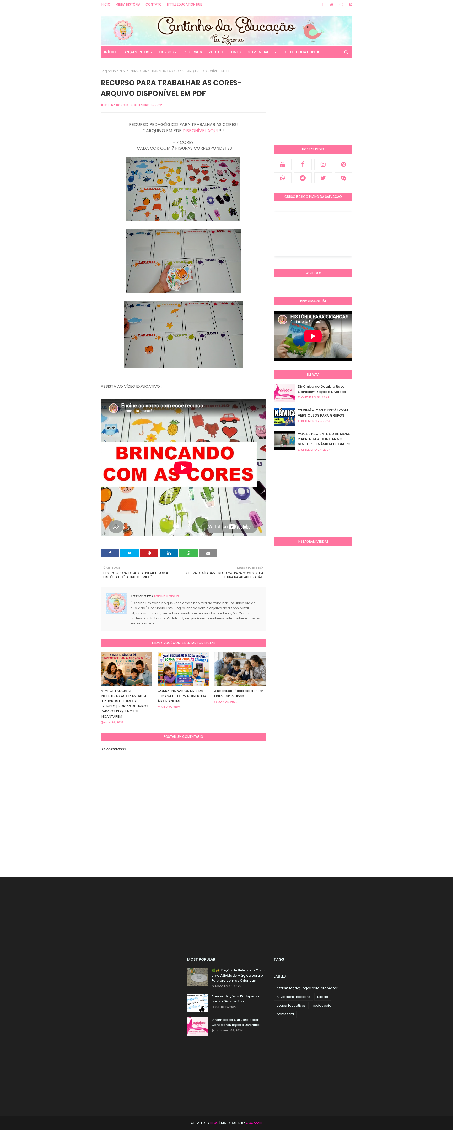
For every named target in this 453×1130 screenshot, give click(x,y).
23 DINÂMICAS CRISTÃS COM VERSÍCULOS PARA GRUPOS (323, 413)
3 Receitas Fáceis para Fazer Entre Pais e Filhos (238, 693)
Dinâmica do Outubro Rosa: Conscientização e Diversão (322, 389)
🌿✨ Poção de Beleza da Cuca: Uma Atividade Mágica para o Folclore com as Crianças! (238, 975)
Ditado (322, 997)
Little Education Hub (184, 4)
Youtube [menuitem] (216, 52)
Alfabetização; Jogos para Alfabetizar (307, 988)
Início (105, 4)
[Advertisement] (313, 101)
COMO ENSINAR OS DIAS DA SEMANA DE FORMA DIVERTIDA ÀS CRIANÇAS (182, 695)
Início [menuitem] (110, 52)
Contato (153, 4)
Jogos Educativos (291, 1005)
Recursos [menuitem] (193, 52)
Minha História (128, 4)
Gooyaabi (254, 1123)
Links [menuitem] (236, 52)
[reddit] (303, 177)
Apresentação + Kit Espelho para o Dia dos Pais (235, 999)
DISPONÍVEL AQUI (200, 131)
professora (285, 1014)
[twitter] (323, 177)
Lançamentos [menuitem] (136, 52)
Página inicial (112, 71)
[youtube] (331, 4)
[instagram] (341, 4)
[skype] (344, 177)
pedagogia (322, 1005)
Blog (214, 1123)
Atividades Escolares (293, 997)
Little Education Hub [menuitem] (302, 52)
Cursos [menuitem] (166, 52)
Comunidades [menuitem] (260, 52)
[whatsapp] (283, 177)
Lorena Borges (116, 105)
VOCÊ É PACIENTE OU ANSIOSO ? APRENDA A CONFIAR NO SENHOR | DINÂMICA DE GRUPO (324, 438)
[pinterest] (349, 4)
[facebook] (323, 4)
